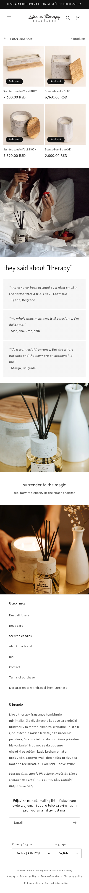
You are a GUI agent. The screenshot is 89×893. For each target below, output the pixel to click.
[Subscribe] (75, 822)
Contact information (57, 883)
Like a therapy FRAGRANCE (42, 870)
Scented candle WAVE (58, 149)
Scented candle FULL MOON (19, 149)
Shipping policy (73, 876)
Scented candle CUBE (57, 91)
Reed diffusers (19, 615)
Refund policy (32, 883)
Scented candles (20, 636)
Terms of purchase (22, 677)
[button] (9, 18)
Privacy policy (28, 876)
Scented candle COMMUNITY (20, 91)
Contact (14, 667)
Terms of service (50, 876)
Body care (16, 626)
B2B (12, 657)
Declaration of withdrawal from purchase (38, 688)
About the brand (20, 646)
